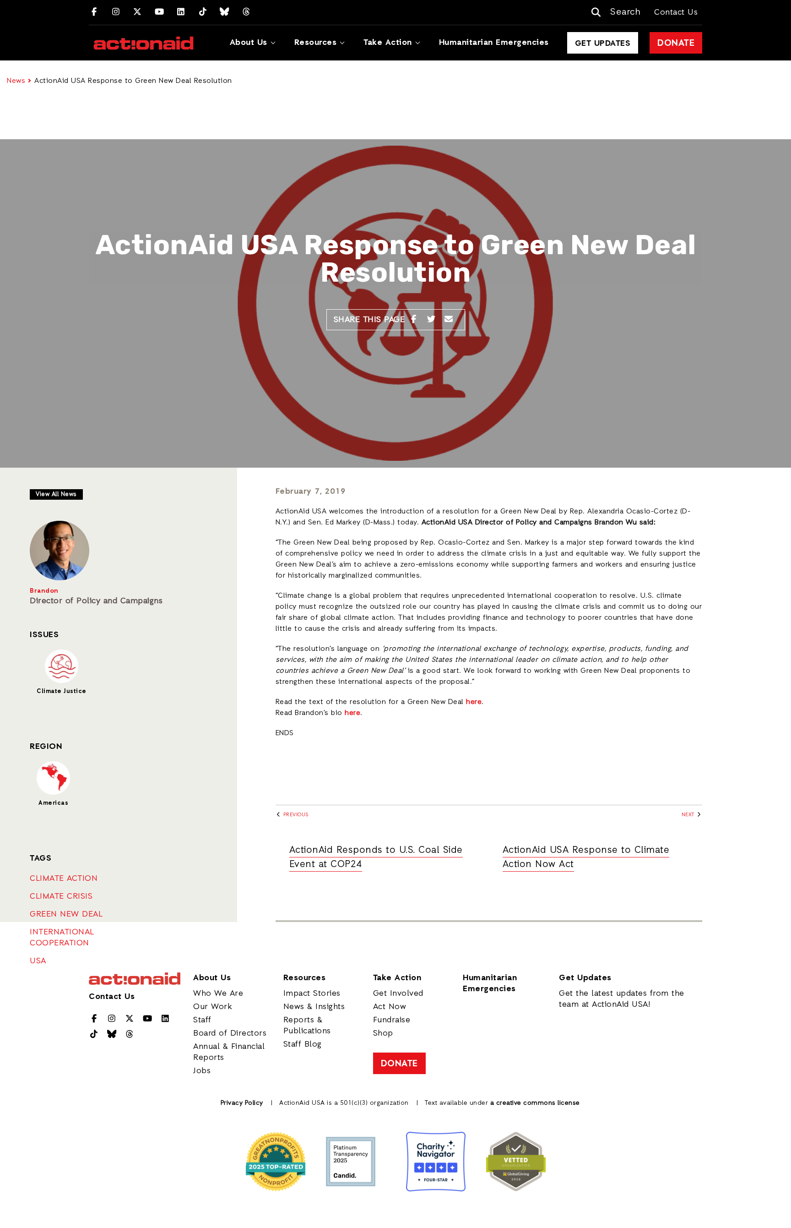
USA (38, 960)
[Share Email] (449, 319)
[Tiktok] (203, 12)
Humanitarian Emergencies (494, 42)
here (474, 702)
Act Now (389, 1006)
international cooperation (62, 938)
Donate (675, 43)
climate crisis (61, 896)
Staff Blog (302, 1044)
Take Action (387, 42)
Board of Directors (229, 1033)
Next (689, 815)
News (16, 81)
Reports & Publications (307, 1026)
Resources (315, 42)
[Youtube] (159, 12)
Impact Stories (312, 993)
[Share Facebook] (413, 319)
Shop (383, 1033)
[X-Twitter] (137, 12)
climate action (64, 878)
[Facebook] (94, 12)
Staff (202, 1020)
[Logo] (143, 43)
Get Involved (398, 993)
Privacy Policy (242, 1103)
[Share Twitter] (431, 319)
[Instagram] (116, 12)
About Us (248, 42)
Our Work (212, 1006)
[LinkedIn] (181, 12)
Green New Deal (66, 914)
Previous (295, 815)
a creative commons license (535, 1103)
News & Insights (314, 1006)
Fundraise (392, 1020)
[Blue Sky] (224, 12)
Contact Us (676, 12)
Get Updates (603, 43)
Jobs (202, 1070)
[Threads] (246, 12)
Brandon (44, 591)
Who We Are (218, 993)
